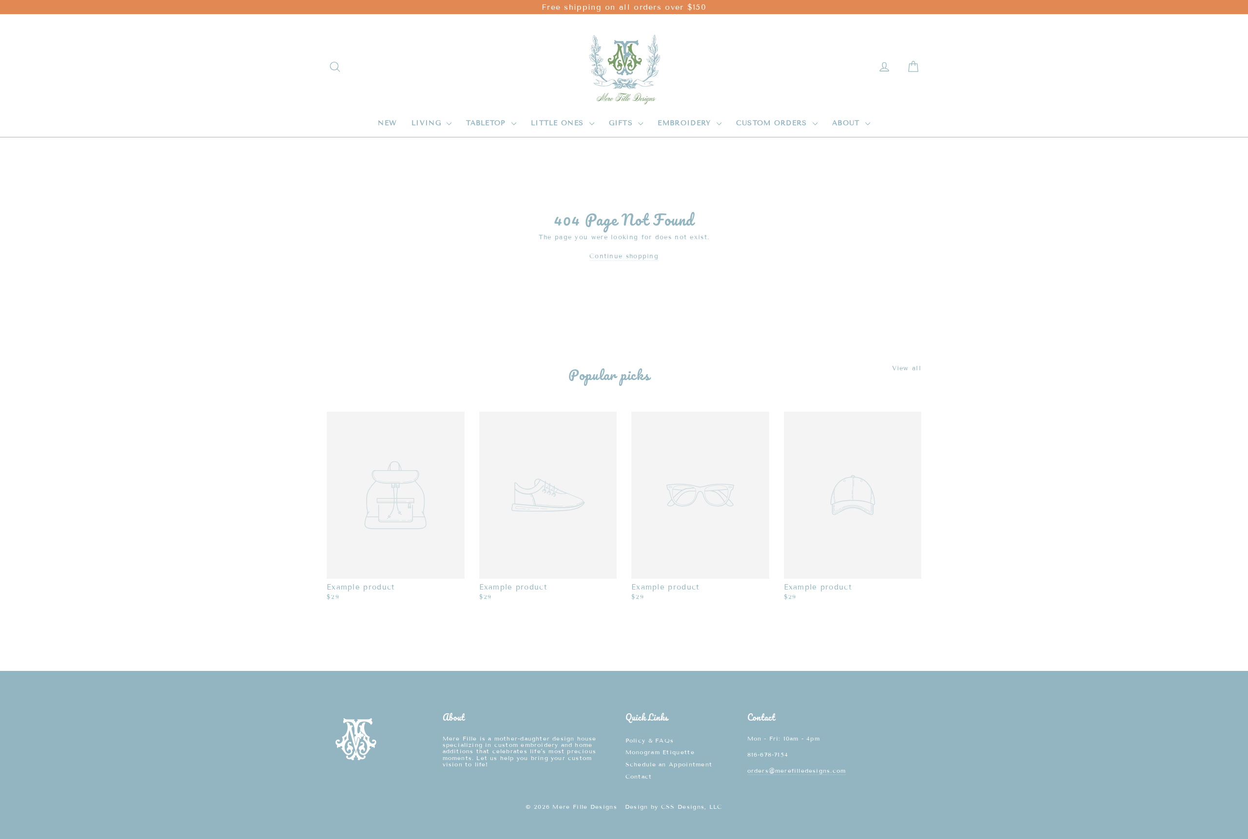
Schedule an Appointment (669, 764)
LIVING (427, 123)
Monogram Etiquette (660, 752)
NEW (387, 123)
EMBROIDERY (686, 123)
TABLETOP (487, 123)
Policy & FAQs (649, 740)
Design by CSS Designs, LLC (673, 806)
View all (906, 368)
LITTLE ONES (559, 123)
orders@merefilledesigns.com (796, 770)
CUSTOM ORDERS (773, 123)
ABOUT (847, 123)
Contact (638, 776)
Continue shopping (624, 256)
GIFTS (622, 123)
